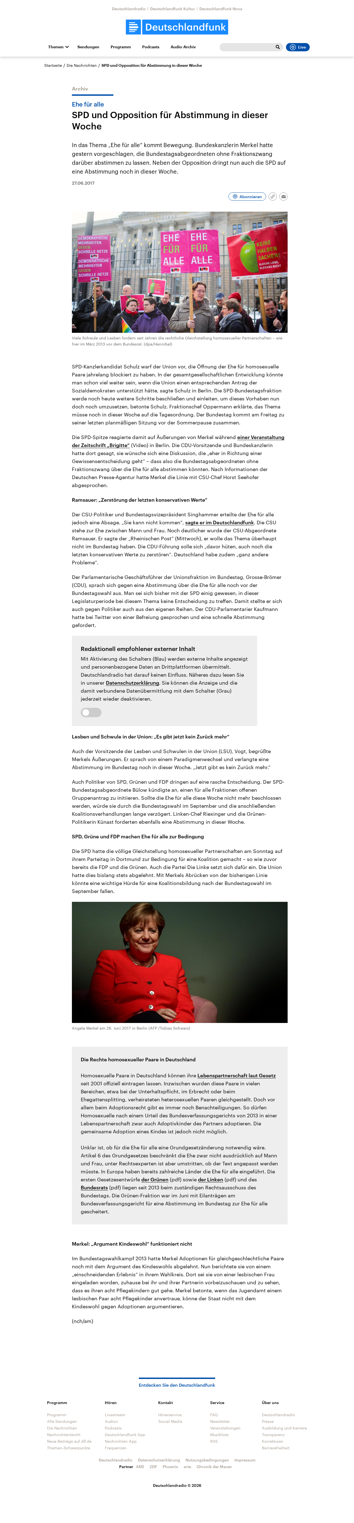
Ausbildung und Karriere (284, 1428)
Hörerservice (170, 1414)
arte (187, 1466)
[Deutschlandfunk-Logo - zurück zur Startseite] (177, 27)
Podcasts (150, 47)
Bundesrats (94, 1187)
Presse (268, 1421)
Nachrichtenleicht (63, 1434)
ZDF (153, 1466)
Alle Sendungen (62, 1421)
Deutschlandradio (129, 8)
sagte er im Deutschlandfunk (219, 522)
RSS (214, 1441)
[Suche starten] (278, 47)
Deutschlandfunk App (125, 1434)
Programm (121, 47)
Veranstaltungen (225, 1428)
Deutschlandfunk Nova (220, 8)
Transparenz (273, 1434)
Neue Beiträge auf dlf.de (69, 1441)
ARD (140, 1466)
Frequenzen (116, 1447)
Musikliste (219, 1434)
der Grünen (154, 1179)
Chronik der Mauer (214, 1466)
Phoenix (170, 1466)
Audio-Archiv (183, 47)
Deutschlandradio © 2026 (177, 1485)
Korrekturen (272, 1441)
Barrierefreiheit (276, 1447)
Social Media (170, 1421)
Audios (111, 1421)
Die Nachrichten (82, 65)
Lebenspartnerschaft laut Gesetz (236, 1075)
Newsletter (220, 1421)
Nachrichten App (121, 1441)
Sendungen (88, 47)
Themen (56, 47)
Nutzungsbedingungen (207, 1460)
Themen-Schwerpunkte (68, 1447)
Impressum (245, 1460)
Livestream (115, 1414)
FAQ (214, 1414)
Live (302, 47)
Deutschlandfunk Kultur (172, 8)
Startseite (53, 65)
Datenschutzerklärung (132, 683)
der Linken (210, 1179)
